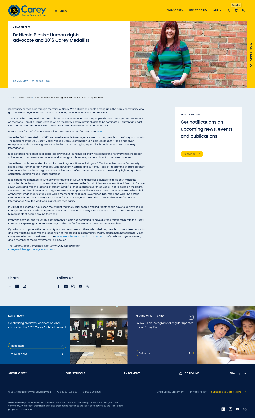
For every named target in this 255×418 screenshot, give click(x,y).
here (99, 131)
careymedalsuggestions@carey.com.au (32, 249)
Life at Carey (198, 10)
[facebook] (10, 287)
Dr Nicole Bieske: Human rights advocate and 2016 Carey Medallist (68, 97)
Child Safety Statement (170, 392)
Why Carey (175, 10)
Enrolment (132, 373)
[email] (24, 287)
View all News (19, 354)
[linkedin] (17, 287)
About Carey (17, 373)
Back (13, 97)
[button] (12, 97)
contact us (101, 236)
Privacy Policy (198, 392)
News (29, 97)
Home (21, 97)
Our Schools (75, 373)
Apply (217, 10)
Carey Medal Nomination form (73, 236)
